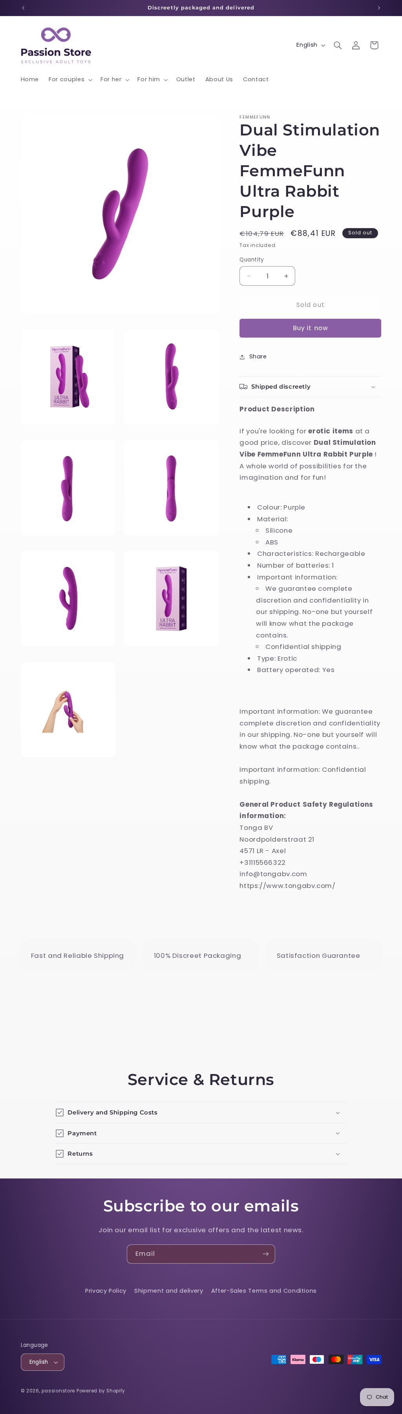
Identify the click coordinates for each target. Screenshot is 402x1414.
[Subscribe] (266, 1254)
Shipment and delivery (168, 1291)
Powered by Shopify (101, 1391)
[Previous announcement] (23, 8)
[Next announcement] (378, 8)
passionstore (58, 1391)
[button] (70, 79)
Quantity (251, 259)
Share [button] (258, 356)
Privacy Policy (105, 1291)
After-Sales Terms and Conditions (264, 1291)
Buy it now (310, 327)
